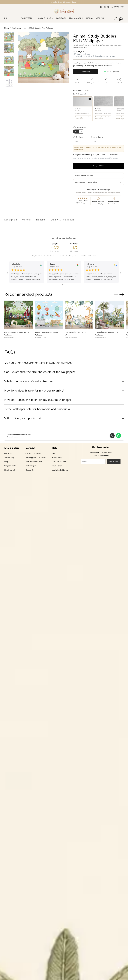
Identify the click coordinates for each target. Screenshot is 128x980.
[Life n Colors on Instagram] (101, 7)
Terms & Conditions (59, 461)
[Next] (84, 2)
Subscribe (113, 461)
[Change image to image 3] (9, 60)
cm (76, 132)
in (81, 132)
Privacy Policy (57, 457)
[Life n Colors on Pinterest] (105, 7)
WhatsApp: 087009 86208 (36, 457)
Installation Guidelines (60, 470)
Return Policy (57, 465)
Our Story (8, 453)
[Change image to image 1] (9, 37)
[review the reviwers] (41, 265)
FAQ (53, 453)
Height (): (97, 137)
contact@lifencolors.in (34, 461)
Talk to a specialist (113, 71)
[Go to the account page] (115, 18)
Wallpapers (16, 28)
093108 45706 (119, 7)
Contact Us (30, 470)
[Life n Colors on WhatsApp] (108, 7)
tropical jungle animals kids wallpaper (106, 333)
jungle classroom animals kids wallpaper (16, 333)
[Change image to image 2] (9, 48)
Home (6, 28)
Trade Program (31, 465)
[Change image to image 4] (9, 71)
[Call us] (112, 435)
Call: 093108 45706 (33, 453)
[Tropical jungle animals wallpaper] (109, 315)
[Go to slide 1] (62, 284)
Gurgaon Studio (10, 465)
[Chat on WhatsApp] (118, 435)
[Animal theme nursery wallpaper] (49, 315)
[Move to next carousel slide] (122, 294)
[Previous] (44, 2)
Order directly (85, 71)
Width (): (78, 137)
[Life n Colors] (64, 11)
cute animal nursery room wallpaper (76, 333)
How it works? (9, 470)
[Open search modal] (5, 18)
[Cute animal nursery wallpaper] (79, 315)
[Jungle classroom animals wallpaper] (18, 315)
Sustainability (9, 457)
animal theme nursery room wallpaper (46, 333)
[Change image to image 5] (9, 83)
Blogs (6, 461)
